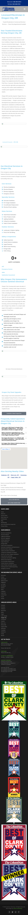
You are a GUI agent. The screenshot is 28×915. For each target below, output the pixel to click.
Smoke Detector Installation (7, 563)
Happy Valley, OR (16, 477)
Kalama (3, 587)
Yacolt (2, 596)
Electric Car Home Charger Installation (10, 554)
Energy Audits (4, 543)
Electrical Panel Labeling (6, 549)
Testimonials (4, 519)
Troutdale (3, 630)
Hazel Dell (3, 593)
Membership (4, 522)
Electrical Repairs (5, 534)
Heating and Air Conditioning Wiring (9, 566)
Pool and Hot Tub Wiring (6, 556)
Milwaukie (3, 628)
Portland (3, 605)
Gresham (3, 607)
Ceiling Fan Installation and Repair (9, 552)
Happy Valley (4, 626)
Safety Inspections (5, 540)
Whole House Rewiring (6, 559)
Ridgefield (3, 582)
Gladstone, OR (5, 475)
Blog (2, 520)
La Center (3, 584)
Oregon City (3, 617)
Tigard (2, 614)
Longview (3, 591)
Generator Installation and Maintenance (10, 547)
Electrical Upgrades (5, 538)
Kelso (2, 589)
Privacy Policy (4, 526)
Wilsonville (3, 624)
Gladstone (3, 632)
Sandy (2, 633)
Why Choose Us (4, 517)
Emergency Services (5, 568)
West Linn (3, 623)
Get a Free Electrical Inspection (8, 524)
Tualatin (3, 621)
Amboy (2, 598)
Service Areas (4, 515)
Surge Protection (5, 541)
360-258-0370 (7, 648)
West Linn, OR (15, 475)
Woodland (3, 586)
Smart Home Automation (6, 545)
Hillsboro (3, 608)
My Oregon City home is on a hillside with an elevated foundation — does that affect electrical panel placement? (13, 439)
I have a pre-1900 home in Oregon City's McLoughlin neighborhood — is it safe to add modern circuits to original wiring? (12, 428)
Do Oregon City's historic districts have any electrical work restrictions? (13, 444)
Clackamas (3, 619)
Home (2, 512)
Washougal (3, 579)
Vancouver (3, 575)
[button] (24, 9)
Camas (2, 577)
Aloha (2, 612)
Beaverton (3, 610)
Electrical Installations (6, 533)
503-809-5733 (7, 652)
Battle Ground (4, 580)
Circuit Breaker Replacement (7, 561)
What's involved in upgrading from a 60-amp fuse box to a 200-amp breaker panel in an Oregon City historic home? (13, 434)
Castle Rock (3, 595)
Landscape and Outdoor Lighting (8, 557)
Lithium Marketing (17, 908)
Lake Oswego (4, 616)
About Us (3, 513)
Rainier (2, 635)
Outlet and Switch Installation (8, 550)
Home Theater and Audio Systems (9, 565)
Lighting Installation (5, 536)
